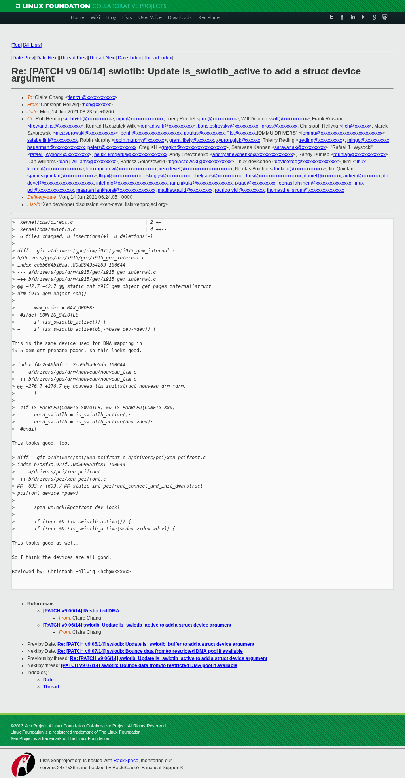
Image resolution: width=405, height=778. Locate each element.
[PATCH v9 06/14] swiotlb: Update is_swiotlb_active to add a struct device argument (137, 625)
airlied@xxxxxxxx (361, 176)
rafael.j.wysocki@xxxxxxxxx (59, 154)
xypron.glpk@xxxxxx (238, 140)
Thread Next (102, 58)
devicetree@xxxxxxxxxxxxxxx (306, 161)
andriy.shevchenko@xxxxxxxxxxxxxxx (252, 154)
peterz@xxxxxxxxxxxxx (111, 147)
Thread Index (158, 58)
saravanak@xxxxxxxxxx (300, 147)
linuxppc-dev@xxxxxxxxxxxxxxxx (121, 169)
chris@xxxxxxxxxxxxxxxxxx (272, 176)
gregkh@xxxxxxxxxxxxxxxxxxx (193, 147)
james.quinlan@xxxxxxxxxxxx (62, 176)
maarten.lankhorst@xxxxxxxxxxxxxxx (115, 190)
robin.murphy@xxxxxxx (139, 140)
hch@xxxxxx (96, 104)
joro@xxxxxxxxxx (217, 119)
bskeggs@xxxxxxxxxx (167, 176)
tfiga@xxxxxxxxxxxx (120, 176)
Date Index (129, 58)
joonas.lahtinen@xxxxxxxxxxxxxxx (314, 183)
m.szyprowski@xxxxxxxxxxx (85, 133)
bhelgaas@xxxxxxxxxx (217, 176)
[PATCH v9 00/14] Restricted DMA (81, 611)
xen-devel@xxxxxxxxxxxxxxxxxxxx (196, 169)
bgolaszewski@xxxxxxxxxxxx (200, 161)
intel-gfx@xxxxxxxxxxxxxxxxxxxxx (132, 183)
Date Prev (23, 58)
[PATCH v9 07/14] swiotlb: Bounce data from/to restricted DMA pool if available (149, 665)
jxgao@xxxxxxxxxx (255, 183)
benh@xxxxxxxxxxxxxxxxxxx (151, 133)
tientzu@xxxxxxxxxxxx (91, 97)
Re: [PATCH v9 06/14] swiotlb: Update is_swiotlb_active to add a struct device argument (168, 658)
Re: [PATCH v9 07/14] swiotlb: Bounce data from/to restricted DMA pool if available (150, 651)
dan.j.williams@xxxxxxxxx (87, 161)
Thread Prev (73, 58)
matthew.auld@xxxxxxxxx (185, 190)
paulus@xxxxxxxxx (204, 133)
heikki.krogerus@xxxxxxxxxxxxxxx (130, 154)
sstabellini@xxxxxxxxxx (52, 140)
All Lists (32, 45)
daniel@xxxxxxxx (322, 176)
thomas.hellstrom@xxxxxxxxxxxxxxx (305, 190)
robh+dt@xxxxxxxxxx (88, 119)
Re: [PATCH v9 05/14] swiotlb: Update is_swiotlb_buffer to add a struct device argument (155, 644)
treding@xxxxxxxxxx (320, 140)
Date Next (47, 58)
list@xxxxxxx (242, 133)
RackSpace (126, 760)
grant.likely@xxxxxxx (191, 140)
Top (17, 45)
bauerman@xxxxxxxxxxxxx (56, 147)
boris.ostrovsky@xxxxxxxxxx (228, 126)
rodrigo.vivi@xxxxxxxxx (240, 190)
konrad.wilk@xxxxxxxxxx (166, 126)
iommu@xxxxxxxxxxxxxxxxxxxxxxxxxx (341, 133)
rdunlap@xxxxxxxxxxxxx (359, 154)
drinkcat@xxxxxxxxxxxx (298, 169)
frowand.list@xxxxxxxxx (55, 126)
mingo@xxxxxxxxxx (368, 140)
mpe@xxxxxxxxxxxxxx (140, 119)
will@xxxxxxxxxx (289, 119)
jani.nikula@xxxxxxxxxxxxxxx (201, 183)
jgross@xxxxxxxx (279, 126)
